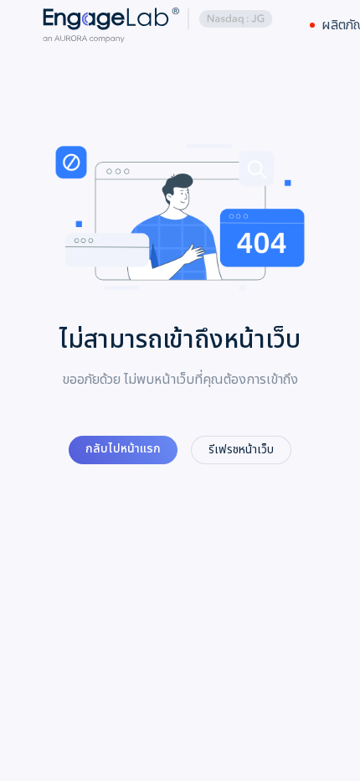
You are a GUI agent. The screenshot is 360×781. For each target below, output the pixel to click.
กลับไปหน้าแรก (123, 449)
